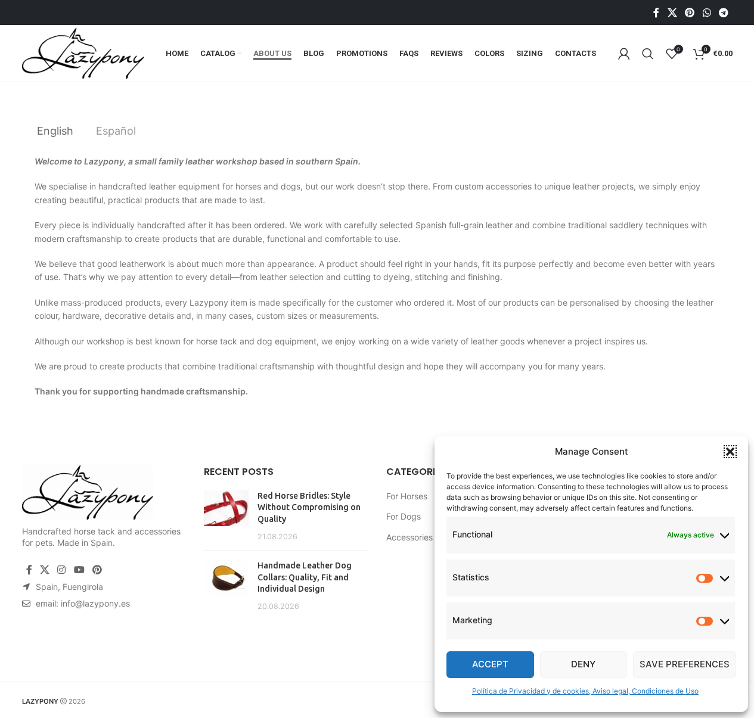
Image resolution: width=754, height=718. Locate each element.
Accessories (409, 537)
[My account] (624, 54)
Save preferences (685, 664)
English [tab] (55, 131)
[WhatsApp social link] (707, 12)
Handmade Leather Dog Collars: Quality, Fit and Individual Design (304, 577)
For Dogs (403, 516)
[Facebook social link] (656, 12)
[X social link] (672, 12)
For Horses (406, 496)
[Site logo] (83, 52)
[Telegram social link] (723, 12)
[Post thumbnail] (226, 516)
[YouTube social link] (79, 570)
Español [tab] (116, 131)
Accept (490, 664)
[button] (730, 452)
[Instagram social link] (62, 570)
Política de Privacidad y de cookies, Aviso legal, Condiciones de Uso (585, 690)
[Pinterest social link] (690, 12)
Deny (583, 664)
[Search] (648, 54)
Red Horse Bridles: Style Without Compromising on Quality (309, 507)
